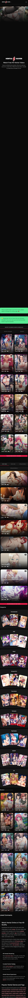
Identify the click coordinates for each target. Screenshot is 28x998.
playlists (4, 979)
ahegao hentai (8, 993)
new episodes (16, 944)
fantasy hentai (22, 989)
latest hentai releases (21, 997)
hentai (13, 929)
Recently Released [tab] (8, 331)
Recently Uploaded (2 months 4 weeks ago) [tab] (14, 327)
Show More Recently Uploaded (14, 455)
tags (16, 933)
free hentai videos (9, 955)
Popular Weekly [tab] (22, 464)
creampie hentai (19, 995)
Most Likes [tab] (13, 464)
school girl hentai (6, 991)
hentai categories (9, 966)
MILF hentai (23, 987)
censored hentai (14, 989)
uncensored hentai (14, 943)
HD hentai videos (19, 941)
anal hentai (12, 995)
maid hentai (13, 991)
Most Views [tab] (4, 464)
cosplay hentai (22, 993)
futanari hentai (19, 991)
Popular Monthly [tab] (14, 468)
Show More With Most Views (14, 603)
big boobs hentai (5, 995)
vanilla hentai (15, 993)
